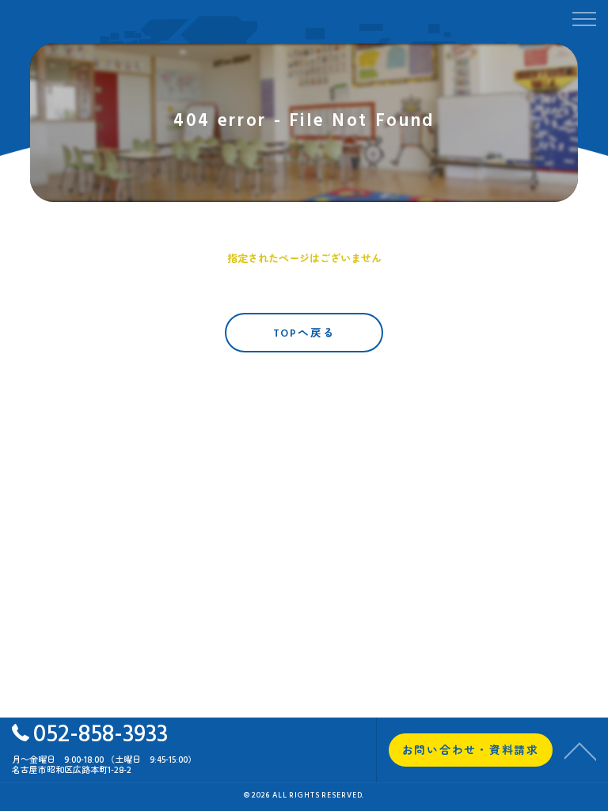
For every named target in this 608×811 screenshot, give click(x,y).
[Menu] (583, 17)
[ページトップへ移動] (580, 750)
